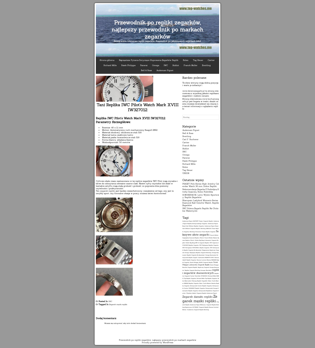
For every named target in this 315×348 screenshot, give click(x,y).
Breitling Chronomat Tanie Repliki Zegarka (202, 231)
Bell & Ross (146, 70)
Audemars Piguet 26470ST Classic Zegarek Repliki (197, 221)
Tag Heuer (198, 60)
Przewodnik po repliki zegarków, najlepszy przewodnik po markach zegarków (157, 29)
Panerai (144, 65)
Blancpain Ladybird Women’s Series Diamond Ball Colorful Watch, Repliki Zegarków (200, 203)
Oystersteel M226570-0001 (206, 257)
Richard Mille (110, 65)
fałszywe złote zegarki (200, 232)
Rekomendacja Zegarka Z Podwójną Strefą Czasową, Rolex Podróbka (200, 190)
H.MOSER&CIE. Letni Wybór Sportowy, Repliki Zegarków (200, 196)
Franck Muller (190, 65)
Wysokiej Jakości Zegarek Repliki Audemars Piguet (201, 293)
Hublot (175, 65)
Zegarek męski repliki (118, 304)
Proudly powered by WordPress (157, 342)
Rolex (185, 60)
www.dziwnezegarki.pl (193, 91)
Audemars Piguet (164, 70)
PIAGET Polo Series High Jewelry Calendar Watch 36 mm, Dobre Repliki (200, 185)
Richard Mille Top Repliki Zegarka (207, 278)
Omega (155, 65)
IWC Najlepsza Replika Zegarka (209, 245)
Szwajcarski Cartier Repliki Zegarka (201, 286)
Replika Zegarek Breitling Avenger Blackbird (198, 270)
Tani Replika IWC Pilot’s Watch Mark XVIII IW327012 (138, 107)
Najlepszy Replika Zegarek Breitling (200, 252)
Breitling (206, 65)
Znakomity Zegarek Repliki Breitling (198, 309)
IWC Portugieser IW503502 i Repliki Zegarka (195, 247)
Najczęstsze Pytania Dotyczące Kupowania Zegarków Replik (148, 60)
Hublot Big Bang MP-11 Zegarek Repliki (197, 243)
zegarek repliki (107, 191)
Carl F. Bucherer (190, 139)
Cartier (211, 60)
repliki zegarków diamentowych (200, 271)
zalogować (117, 323)
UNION (185, 173)
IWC (166, 65)
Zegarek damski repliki (197, 296)
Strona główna (107, 60)
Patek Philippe (128, 65)
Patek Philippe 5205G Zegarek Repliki (201, 262)
